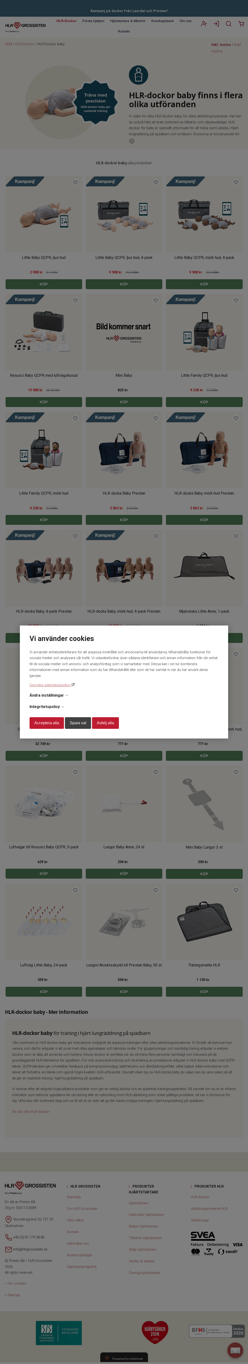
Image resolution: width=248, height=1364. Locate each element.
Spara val (78, 723)
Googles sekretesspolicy (50, 685)
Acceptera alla (46, 723)
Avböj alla (105, 723)
